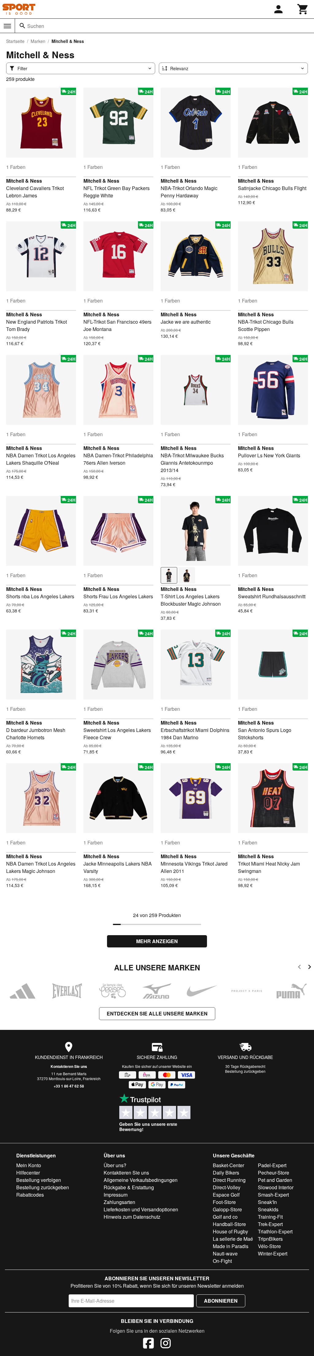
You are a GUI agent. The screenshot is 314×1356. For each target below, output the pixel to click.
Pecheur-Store (273, 1172)
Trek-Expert (270, 1224)
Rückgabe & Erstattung (129, 1187)
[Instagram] (165, 1344)
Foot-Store (224, 1202)
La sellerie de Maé (233, 1238)
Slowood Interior (275, 1187)
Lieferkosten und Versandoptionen (141, 1209)
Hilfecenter (28, 1172)
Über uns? (115, 1165)
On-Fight (222, 1260)
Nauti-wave (225, 1253)
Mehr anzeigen (157, 941)
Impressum (116, 1194)
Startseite (15, 41)
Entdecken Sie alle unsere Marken (157, 1013)
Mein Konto (28, 1165)
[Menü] (7, 26)
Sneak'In (267, 1202)
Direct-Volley (226, 1187)
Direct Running (229, 1179)
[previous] (299, 967)
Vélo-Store (269, 1246)
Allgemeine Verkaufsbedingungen (141, 1179)
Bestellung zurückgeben (245, 1071)
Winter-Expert (272, 1253)
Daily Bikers (226, 1172)
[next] (309, 967)
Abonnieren (221, 1300)
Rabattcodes (30, 1194)
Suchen (35, 25)
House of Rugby (230, 1231)
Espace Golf (226, 1194)
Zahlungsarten (119, 1202)
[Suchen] (22, 26)
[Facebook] (148, 1344)
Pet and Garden (275, 1179)
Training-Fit (270, 1216)
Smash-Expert (273, 1194)
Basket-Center (228, 1165)
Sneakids (268, 1209)
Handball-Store (229, 1224)
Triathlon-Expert (275, 1231)
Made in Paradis (230, 1246)
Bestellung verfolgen (38, 1179)
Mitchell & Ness (24, 180)
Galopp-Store (227, 1209)
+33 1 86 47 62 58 (69, 1086)
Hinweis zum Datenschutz (132, 1216)
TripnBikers (270, 1238)
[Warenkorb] (303, 9)
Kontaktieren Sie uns (69, 1066)
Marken (38, 41)
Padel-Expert (272, 1165)
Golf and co (225, 1216)
